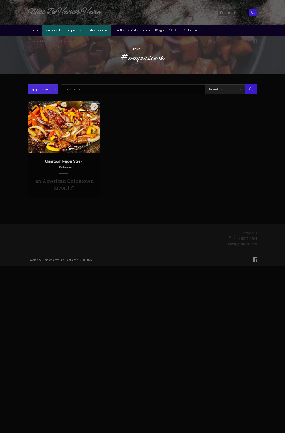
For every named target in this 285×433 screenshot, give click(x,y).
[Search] (253, 12)
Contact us (190, 30)
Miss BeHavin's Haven (64, 12)
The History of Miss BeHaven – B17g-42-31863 (145, 30)
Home (35, 30)
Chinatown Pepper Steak (63, 161)
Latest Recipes (97, 30)
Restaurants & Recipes (61, 30)
